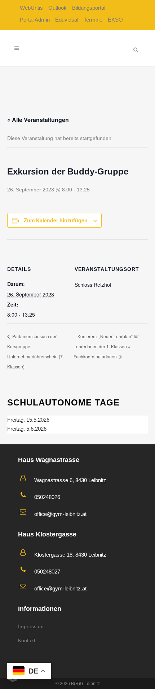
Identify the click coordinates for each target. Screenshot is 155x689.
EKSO (115, 20)
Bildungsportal (88, 8)
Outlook (57, 8)
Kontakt (26, 640)
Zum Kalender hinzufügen (56, 220)
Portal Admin (35, 20)
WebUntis (31, 8)
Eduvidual (66, 20)
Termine (93, 20)
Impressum (31, 626)
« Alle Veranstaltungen (38, 119)
